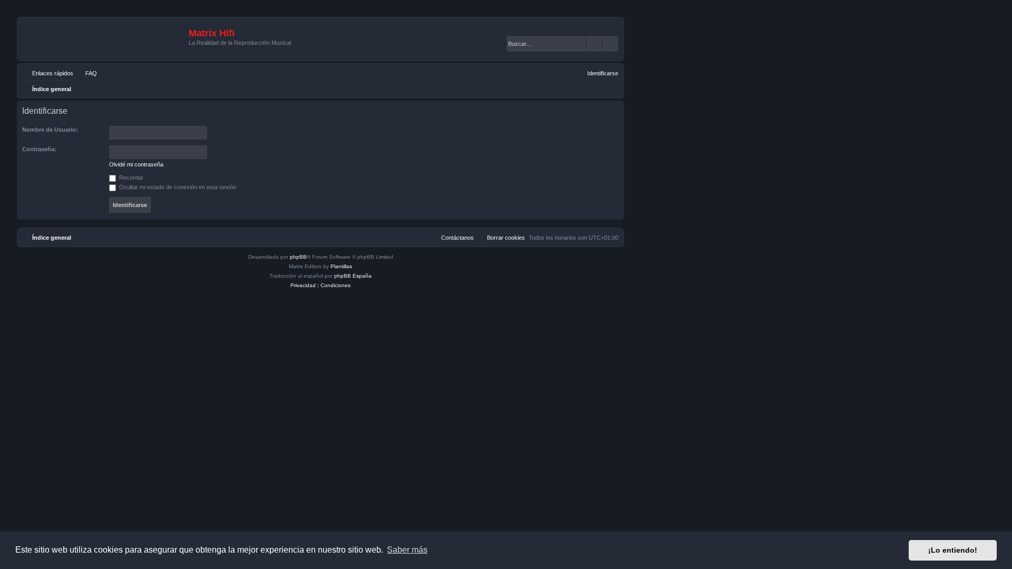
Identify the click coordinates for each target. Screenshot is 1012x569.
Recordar (130, 177)
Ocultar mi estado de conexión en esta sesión (177, 187)
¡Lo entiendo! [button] (952, 550)
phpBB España (353, 276)
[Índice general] (104, 39)
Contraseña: (39, 149)
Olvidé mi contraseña (136, 164)
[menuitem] (86, 73)
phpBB (298, 257)
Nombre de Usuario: (50, 129)
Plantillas (341, 266)
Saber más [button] (407, 549)
